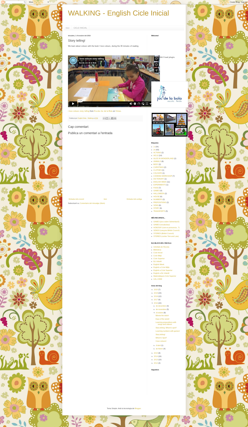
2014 (156, 356)
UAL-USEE (157, 279)
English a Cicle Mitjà (161, 267)
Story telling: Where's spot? (166, 328)
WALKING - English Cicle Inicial (118, 13)
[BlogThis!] (106, 118)
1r (154, 147)
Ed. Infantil (157, 261)
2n (154, 150)
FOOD (155, 188)
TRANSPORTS (159, 211)
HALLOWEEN (158, 194)
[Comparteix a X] (109, 118)
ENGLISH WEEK (159, 182)
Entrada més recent (76, 199)
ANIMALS (157, 161)
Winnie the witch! (162, 316)
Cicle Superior (159, 259)
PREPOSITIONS (159, 202)
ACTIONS (157, 153)
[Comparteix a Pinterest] (115, 118)
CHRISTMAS (158, 167)
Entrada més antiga (134, 199)
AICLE (155, 155)
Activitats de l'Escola (161, 247)
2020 (156, 290)
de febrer (159, 349)
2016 (156, 303)
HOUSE (156, 197)
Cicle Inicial (157, 253)
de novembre (161, 309)
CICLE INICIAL (80, 28)
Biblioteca (157, 250)
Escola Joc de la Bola (103, 111)
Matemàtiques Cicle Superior (164, 276)
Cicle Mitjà (157, 256)
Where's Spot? (161, 338)
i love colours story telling (78, 111)
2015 (156, 353)
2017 (156, 300)
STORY (156, 208)
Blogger (138, 408)
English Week (158, 264)
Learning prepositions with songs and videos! (166, 323)
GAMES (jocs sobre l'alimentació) (166, 222)
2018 (156, 296)
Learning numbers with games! (168, 331)
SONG (155, 205)
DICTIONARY (158, 179)
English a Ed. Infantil (161, 273)
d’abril (158, 345)
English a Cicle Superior (162, 270)
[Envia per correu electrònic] (104, 118)
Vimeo (118, 111)
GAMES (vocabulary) (161, 225)
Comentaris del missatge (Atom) (92, 203)
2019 (156, 293)
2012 (156, 363)
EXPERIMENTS (159, 185)
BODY (155, 164)
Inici (67, 28)
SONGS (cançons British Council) (166, 230)
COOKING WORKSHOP (162, 176)
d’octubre (160, 313)
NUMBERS (157, 199)
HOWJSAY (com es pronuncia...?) (166, 228)
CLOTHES (157, 170)
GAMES (156, 191)
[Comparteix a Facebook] (112, 118)
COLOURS (157, 173)
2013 (156, 360)
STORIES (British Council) (163, 233)
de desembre (161, 306)
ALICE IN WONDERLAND (163, 159)
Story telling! (160, 335)
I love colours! (161, 341)
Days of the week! (162, 319)
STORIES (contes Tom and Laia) (166, 236)
